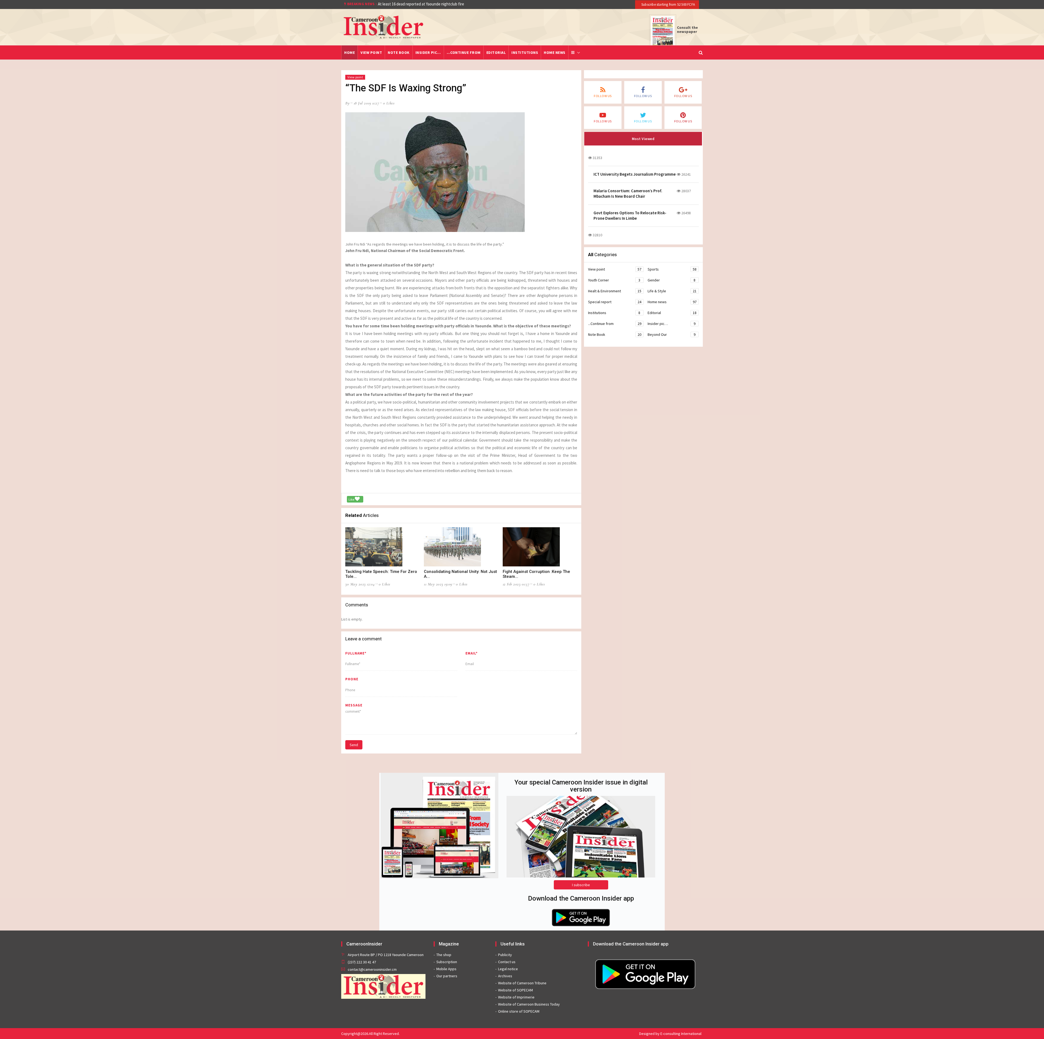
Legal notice (508, 968)
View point (371, 52)
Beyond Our (672, 334)
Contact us (506, 961)
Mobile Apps (446, 968)
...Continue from (464, 52)
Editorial (496, 52)
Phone (351, 679)
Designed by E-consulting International (670, 1033)
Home (349, 52)
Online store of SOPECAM (518, 1011)
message (353, 705)
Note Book (399, 52)
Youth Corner (614, 280)
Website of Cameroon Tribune (522, 983)
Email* (471, 653)
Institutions (524, 52)
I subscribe (581, 884)
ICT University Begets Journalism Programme (635, 174)
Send (354, 744)
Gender (672, 280)
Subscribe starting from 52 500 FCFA (668, 4)
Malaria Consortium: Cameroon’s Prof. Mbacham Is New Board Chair (628, 193)
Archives (505, 975)
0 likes (389, 103)
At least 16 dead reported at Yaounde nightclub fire (421, 4)
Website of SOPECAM (515, 990)
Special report (614, 301)
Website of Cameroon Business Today (529, 1004)
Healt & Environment (614, 291)
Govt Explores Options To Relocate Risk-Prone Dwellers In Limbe (630, 215)
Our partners (446, 975)
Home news (555, 52)
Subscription (446, 961)
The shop (443, 954)
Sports (672, 269)
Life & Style (672, 291)
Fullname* (355, 653)
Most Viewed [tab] (643, 138)
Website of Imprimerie (516, 997)
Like (352, 499)
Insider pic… (428, 52)
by (347, 103)
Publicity (505, 954)
